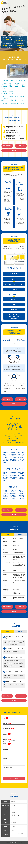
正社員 (7, 534)
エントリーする (21, 146)
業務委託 (20, 534)
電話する (14, 150)
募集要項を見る (7, 146)
